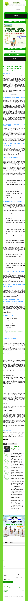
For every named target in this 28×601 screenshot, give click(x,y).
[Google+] (7, 461)
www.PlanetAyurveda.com (17, 510)
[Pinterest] (7, 472)
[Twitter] (7, 454)
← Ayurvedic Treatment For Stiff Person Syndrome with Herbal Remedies (7, 589)
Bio (5, 443)
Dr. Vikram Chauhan (15, 447)
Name (4, 560)
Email (4, 566)
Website (4, 571)
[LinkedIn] (7, 465)
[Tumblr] (7, 475)
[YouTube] (7, 478)
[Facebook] (7, 458)
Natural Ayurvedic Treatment (17, 596)
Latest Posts (13, 443)
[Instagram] (7, 468)
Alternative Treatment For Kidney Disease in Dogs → (21, 588)
